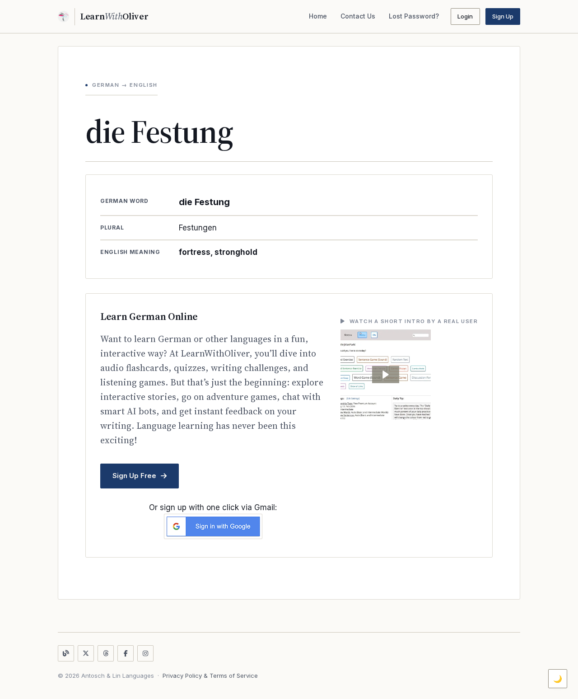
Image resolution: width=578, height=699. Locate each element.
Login (465, 16)
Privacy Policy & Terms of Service (210, 675)
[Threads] (106, 653)
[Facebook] (125, 653)
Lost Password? (414, 16)
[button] (385, 374)
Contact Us (357, 16)
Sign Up (502, 16)
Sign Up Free (134, 475)
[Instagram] (145, 653)
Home (318, 16)
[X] (86, 653)
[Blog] (66, 653)
